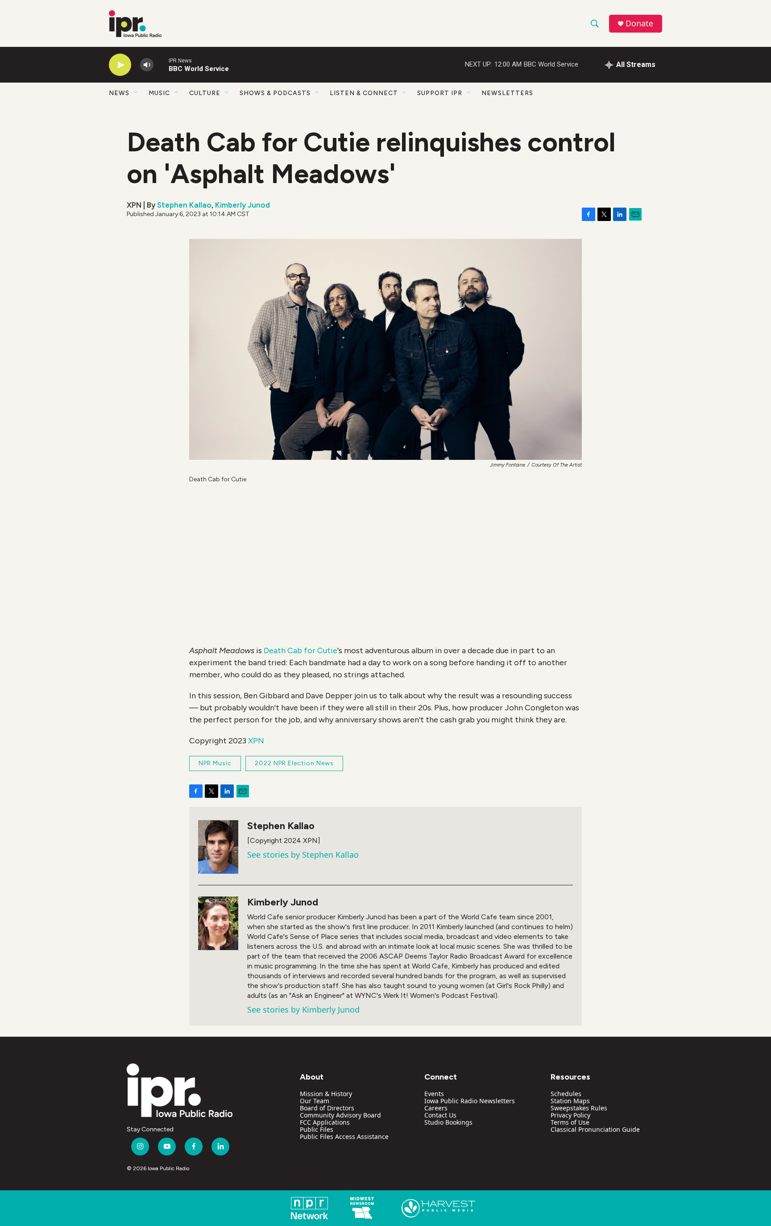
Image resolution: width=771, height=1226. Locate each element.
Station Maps (570, 1101)
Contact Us (440, 1115)
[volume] (146, 65)
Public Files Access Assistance (344, 1136)
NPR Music (215, 763)
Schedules (566, 1093)
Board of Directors (327, 1108)
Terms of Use (570, 1122)
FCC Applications (325, 1122)
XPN (256, 741)
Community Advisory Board (340, 1115)
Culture (204, 93)
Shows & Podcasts (275, 93)
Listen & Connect (364, 93)
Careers (436, 1108)
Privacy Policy (570, 1115)
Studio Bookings (448, 1122)
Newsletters (507, 93)
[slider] (161, 64)
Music (159, 93)
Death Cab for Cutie (300, 650)
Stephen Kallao (184, 204)
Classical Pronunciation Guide (595, 1129)
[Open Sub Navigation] (136, 92)
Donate (639, 23)
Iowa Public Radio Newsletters (469, 1101)
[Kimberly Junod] (218, 923)
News (119, 93)
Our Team (314, 1101)
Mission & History (326, 1093)
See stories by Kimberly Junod (303, 1009)
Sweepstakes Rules (579, 1108)
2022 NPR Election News (294, 763)
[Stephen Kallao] (218, 847)
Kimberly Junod (242, 204)
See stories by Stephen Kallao (303, 854)
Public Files (316, 1129)
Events (434, 1093)
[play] (120, 65)
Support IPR (439, 93)
